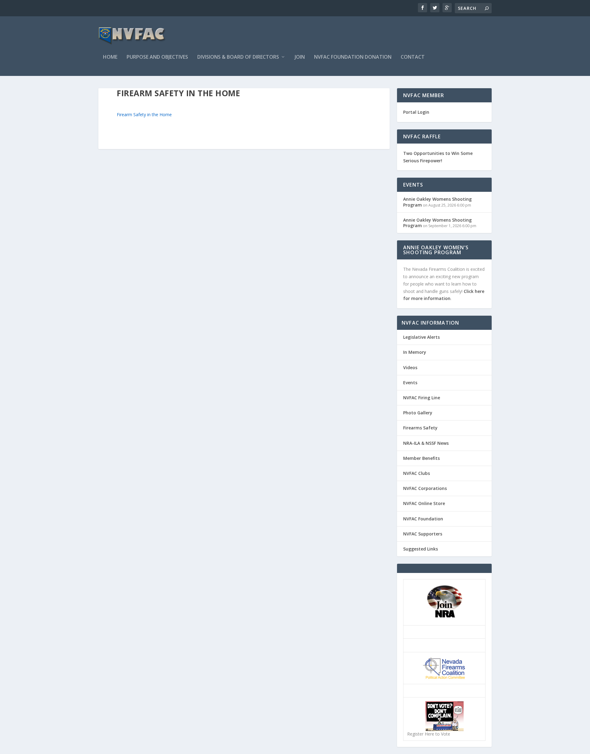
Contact (413, 57)
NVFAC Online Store (424, 503)
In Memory (414, 352)
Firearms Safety (420, 428)
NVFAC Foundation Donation (352, 57)
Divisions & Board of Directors (238, 57)
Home (110, 57)
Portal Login (416, 112)
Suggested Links (420, 549)
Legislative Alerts (421, 337)
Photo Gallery (417, 413)
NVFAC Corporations (425, 488)
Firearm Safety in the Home (144, 114)
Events (410, 382)
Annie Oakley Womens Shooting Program (437, 201)
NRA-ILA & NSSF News (426, 443)
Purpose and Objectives (157, 57)
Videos (410, 367)
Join (300, 57)
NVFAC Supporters (422, 534)
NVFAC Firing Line (421, 398)
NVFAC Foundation (423, 519)
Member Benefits (421, 458)
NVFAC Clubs (416, 473)
